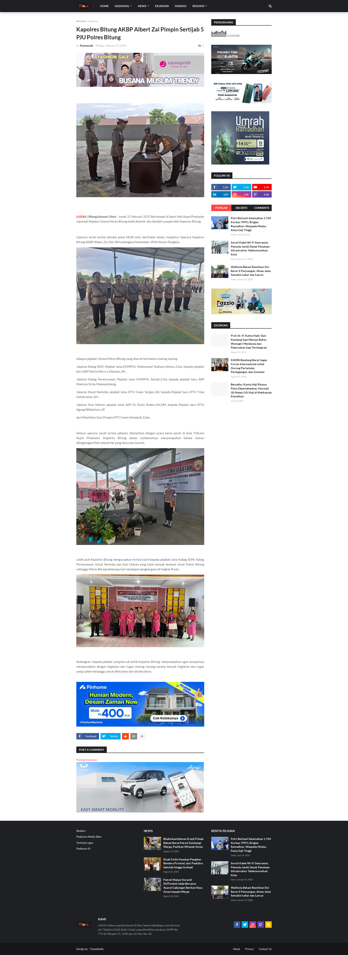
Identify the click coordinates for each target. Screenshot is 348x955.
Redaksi (80, 830)
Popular (221, 207)
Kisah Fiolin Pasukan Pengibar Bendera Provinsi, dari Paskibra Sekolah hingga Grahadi (183, 863)
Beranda (80, 21)
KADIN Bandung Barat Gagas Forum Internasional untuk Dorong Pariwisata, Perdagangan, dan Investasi (249, 366)
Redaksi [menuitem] (198, 6)
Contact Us (265, 949)
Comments (261, 207)
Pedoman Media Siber (89, 836)
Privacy (249, 949)
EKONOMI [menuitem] (162, 6)
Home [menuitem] (104, 6)
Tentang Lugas (84, 842)
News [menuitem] (142, 6)
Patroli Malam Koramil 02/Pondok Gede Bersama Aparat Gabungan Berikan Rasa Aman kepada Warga (182, 885)
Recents (241, 207)
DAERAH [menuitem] (180, 6)
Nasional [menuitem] (122, 6)
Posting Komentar (86, 759)
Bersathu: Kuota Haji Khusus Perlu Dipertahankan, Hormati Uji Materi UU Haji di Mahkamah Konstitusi (251, 390)
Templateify (97, 949)
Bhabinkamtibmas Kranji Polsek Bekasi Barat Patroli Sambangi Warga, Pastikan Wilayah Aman (183, 842)
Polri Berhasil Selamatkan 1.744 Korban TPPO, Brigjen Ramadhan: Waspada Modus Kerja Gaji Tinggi (251, 224)
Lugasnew (93, 21)
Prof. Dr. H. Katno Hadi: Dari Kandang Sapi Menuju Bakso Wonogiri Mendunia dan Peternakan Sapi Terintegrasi (249, 341)
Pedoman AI (83, 848)
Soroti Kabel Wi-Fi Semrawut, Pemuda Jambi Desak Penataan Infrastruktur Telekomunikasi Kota (250, 248)
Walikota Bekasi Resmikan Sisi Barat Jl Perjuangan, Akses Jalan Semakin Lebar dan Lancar (251, 270)
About (236, 949)
